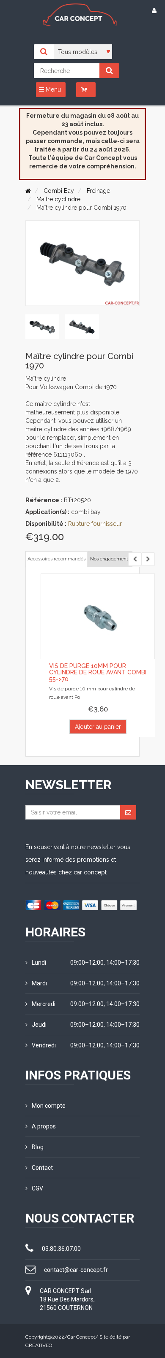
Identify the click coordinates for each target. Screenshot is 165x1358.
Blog (38, 1147)
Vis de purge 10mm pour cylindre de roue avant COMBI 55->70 (97, 672)
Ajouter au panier (98, 726)
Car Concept (81, 1337)
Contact (42, 1167)
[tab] (42, 327)
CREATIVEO (38, 1345)
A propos (44, 1126)
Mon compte (49, 1105)
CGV (37, 1188)
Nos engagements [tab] (110, 559)
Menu (52, 89)
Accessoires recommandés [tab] (56, 559)
